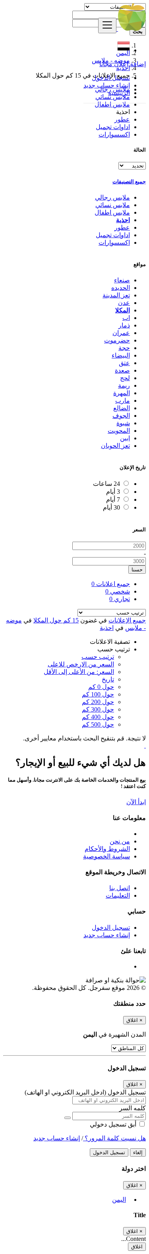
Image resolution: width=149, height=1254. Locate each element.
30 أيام (111, 507)
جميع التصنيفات (129, 182)
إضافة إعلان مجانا (122, 64)
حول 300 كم (98, 709)
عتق (124, 363)
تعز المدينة (116, 295)
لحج (125, 378)
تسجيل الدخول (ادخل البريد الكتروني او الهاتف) (85, 1092)
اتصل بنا (119, 888)
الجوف (121, 415)
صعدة (122, 370)
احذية (123, 220)
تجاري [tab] (119, 599)
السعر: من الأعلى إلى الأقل (79, 671)
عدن (124, 302)
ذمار (124, 325)
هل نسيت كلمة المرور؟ (114, 1138)
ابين (125, 438)
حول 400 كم (98, 717)
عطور (122, 119)
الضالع (121, 408)
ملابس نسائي (112, 205)
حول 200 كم (98, 701)
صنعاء (122, 280)
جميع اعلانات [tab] (110, 583)
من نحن (120, 841)
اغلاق (137, 1247)
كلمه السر (132, 1108)
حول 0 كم (101, 686)
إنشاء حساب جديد (106, 85)
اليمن (119, 1199)
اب (126, 317)
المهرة (121, 393)
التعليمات (118, 895)
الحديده (120, 287)
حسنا (137, 570)
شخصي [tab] (117, 591)
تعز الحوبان (115, 445)
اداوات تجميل (113, 127)
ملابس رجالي (112, 197)
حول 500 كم (98, 724)
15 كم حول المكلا (56, 620)
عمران (121, 332)
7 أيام (113, 499)
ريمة (124, 385)
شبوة (123, 423)
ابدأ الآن (136, 802)
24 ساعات (106, 483)
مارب (122, 400)
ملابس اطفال (112, 104)
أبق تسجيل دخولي (114, 1124)
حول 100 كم (98, 694)
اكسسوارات (114, 134)
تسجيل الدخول (111, 77)
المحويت (119, 430)
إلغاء (138, 1152)
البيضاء (121, 355)
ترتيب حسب (97, 656)
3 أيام (113, 491)
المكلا (122, 310)
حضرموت (117, 340)
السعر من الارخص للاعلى (81, 664)
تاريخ (108, 679)
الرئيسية (119, 92)
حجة (124, 347)
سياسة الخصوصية (106, 856)
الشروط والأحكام (107, 848)
